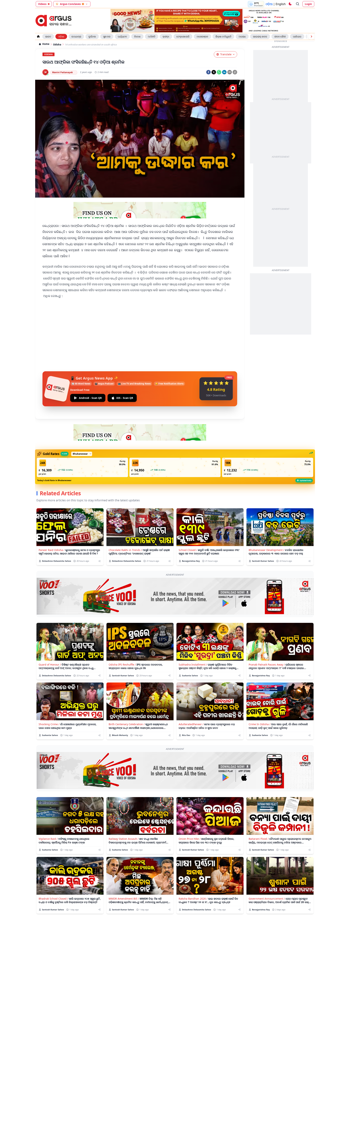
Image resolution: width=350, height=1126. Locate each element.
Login (308, 4)
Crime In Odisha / (259, 724)
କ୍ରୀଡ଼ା (166, 36)
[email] (229, 72)
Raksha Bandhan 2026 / (193, 898)
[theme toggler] (290, 4)
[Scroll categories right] (311, 36)
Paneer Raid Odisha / (52, 550)
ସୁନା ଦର (106, 36)
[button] (82, 467)
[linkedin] (224, 72)
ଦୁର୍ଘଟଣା (92, 36)
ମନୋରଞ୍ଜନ (202, 36)
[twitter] (213, 72)
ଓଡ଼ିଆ (269, 4)
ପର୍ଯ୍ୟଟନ (122, 36)
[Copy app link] (235, 72)
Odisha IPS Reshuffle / (122, 664)
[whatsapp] (219, 72)
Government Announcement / (267, 898)
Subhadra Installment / (193, 664)
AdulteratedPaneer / (191, 724)
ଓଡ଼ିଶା (61, 36)
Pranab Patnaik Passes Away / (267, 664)
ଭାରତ (48, 36)
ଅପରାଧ (242, 36)
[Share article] (99, 561)
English (281, 4)
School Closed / (188, 550)
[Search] (297, 4)
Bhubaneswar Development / (266, 550)
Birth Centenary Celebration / (127, 724)
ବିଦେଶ (137, 36)
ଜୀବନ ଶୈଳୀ (280, 36)
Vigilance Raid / (48, 838)
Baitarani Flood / (259, 838)
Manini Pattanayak (62, 72)
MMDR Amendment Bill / (124, 898)
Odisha (57, 44)
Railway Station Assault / (124, 838)
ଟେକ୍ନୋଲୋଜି (182, 36)
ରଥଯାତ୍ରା (76, 36)
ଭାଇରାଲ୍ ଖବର (260, 36)
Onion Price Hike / (190, 838)
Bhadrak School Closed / (53, 898)
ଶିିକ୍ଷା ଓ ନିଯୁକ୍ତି (223, 36)
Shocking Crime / (49, 724)
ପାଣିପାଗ (297, 36)
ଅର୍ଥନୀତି (151, 36)
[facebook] (208, 72)
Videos (42, 4)
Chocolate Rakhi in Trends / (125, 550)
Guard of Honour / (50, 664)
